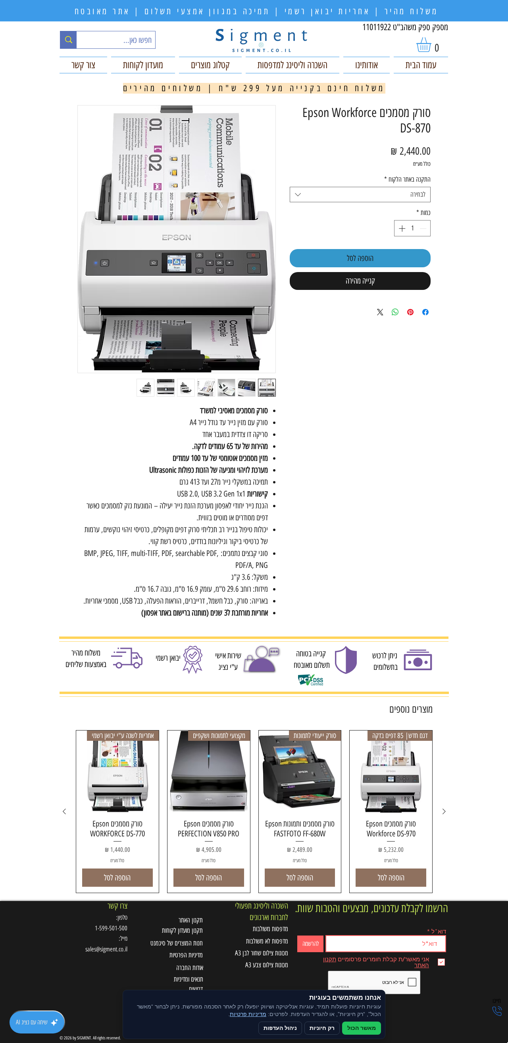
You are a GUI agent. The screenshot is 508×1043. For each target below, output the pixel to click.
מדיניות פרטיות (248, 1014)
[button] (432, 44)
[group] (254, 812)
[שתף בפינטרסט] (410, 312)
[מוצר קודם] (444, 811)
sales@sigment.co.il (106, 949)
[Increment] (401, 228)
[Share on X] (380, 312)
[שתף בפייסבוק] (425, 312)
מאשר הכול (361, 1028)
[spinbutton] (412, 228)
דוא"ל (438, 931)
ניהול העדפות (280, 1028)
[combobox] (360, 194)
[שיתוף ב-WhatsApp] (395, 312)
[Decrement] (424, 228)
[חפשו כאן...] (68, 39)
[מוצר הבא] (64, 811)
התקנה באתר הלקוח (407, 179)
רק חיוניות (322, 1028)
